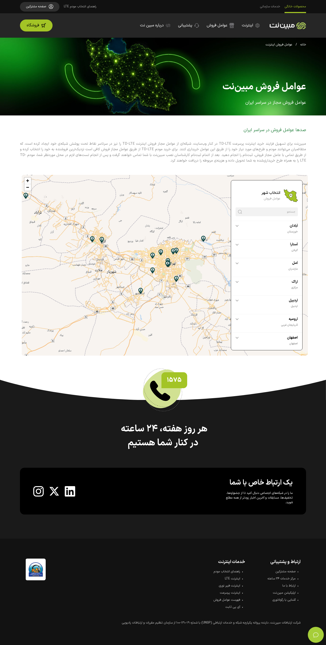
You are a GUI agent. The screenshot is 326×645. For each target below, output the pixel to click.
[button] (27, 180)
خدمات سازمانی (270, 6)
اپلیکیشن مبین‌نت (284, 592)
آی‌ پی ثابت (232, 607)
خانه (303, 44)
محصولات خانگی (295, 6)
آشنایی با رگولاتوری (284, 600)
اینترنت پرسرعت (230, 592)
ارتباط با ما (289, 585)
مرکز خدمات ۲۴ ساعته (281, 578)
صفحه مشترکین (285, 571)
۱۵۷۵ (174, 380)
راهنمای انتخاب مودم (227, 571)
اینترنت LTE (232, 578)
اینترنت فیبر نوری (229, 585)
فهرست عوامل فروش (226, 600)
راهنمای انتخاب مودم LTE (80, 6)
